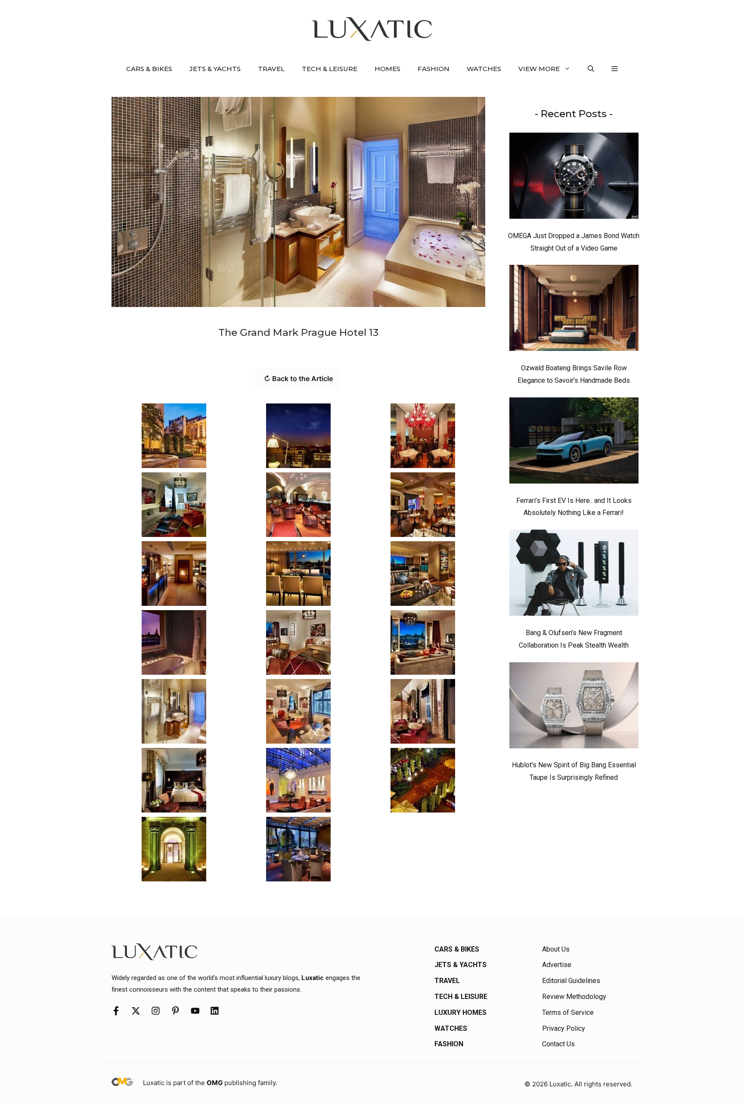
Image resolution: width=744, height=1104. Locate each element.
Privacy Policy (563, 1028)
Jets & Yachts (215, 69)
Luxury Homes (460, 1012)
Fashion (434, 69)
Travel (271, 69)
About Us (556, 949)
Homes (387, 69)
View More (539, 69)
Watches (484, 69)
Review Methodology (574, 996)
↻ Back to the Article (298, 378)
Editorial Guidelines (571, 981)
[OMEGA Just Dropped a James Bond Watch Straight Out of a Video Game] (574, 178)
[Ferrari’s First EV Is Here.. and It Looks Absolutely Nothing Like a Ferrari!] (574, 442)
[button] (591, 69)
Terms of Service (568, 1012)
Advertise (556, 965)
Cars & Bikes (149, 69)
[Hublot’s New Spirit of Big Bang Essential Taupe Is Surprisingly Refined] (574, 707)
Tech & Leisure (329, 69)
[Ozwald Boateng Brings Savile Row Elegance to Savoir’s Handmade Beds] (574, 310)
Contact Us (558, 1044)
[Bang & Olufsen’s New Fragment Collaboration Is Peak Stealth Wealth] (574, 575)
